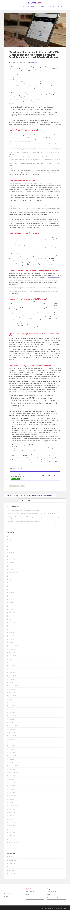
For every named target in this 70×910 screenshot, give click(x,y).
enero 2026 (12, 559)
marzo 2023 (12, 672)
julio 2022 (11, 699)
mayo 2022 (12, 706)
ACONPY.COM (51, 7)
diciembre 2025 (13, 562)
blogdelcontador (17, 468)
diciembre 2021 (13, 722)
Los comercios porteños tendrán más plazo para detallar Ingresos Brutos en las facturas (31, 513)
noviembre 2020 (13, 766)
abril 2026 (11, 549)
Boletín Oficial (33, 62)
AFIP (10, 857)
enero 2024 (12, 639)
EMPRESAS (33, 7)
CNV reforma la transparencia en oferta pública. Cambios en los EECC (26, 521)
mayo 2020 (12, 786)
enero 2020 (12, 799)
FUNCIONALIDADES (24, 7)
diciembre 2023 (13, 642)
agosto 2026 (12, 536)
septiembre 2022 (13, 692)
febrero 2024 (12, 636)
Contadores (12, 863)
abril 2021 (11, 749)
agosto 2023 (12, 656)
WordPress (63, 908)
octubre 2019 (12, 809)
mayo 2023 (12, 666)
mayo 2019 (12, 825)
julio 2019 (11, 819)
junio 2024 (12, 622)
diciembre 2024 (13, 602)
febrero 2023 (12, 676)
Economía (11, 486)
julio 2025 (11, 579)
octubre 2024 (12, 609)
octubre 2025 (12, 569)
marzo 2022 (12, 712)
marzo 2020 (12, 792)
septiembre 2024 (13, 612)
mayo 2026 (12, 546)
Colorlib (49, 908)
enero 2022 (12, 719)
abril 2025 (11, 589)
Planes (27, 894)
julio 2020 (11, 779)
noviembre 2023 (13, 646)
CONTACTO (60, 7)
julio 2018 (11, 845)
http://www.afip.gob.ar (54, 277)
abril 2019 (11, 829)
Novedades (12, 873)
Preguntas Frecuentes (32, 898)
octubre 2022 (12, 689)
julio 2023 (11, 659)
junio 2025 (12, 582)
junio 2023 (12, 662)
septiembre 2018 (13, 842)
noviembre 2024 (13, 606)
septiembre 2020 (13, 772)
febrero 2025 (12, 596)
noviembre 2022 (13, 686)
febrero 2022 (12, 716)
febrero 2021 (12, 756)
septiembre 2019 (13, 812)
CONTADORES (42, 7)
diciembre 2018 (13, 839)
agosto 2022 (12, 696)
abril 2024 (11, 629)
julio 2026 (11, 539)
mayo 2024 (12, 626)
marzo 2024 (12, 632)
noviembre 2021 (13, 726)
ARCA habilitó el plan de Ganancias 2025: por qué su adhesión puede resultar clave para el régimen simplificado (34, 517)
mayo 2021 (12, 746)
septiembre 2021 (13, 732)
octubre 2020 (12, 769)
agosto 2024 (12, 616)
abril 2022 (11, 709)
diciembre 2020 (13, 762)
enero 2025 (12, 599)
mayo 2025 (12, 586)
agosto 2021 (12, 736)
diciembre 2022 (13, 682)
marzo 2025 (12, 592)
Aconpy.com (24, 62)
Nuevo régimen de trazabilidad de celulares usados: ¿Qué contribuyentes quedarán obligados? (33, 525)
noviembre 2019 (13, 806)
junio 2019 (12, 822)
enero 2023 (12, 679)
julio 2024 (11, 619)
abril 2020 (11, 789)
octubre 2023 (12, 649)
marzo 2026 (12, 552)
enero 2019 (12, 835)
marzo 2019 (12, 832)
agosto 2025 (12, 576)
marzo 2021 (12, 752)
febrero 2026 (12, 556)
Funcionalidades (30, 891)
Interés (17, 486)
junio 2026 (12, 542)
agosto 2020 (12, 776)
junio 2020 (12, 782)
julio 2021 (11, 739)
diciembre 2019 (13, 802)
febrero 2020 (12, 796)
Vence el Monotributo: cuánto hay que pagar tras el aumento (24, 510)
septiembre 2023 (13, 652)
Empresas (12, 870)
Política (22, 486)
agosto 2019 (12, 816)
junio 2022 (12, 702)
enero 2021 (12, 759)
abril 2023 (11, 669)
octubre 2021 (12, 729)
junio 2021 (12, 742)
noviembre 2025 (13, 566)
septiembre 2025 (13, 572)
